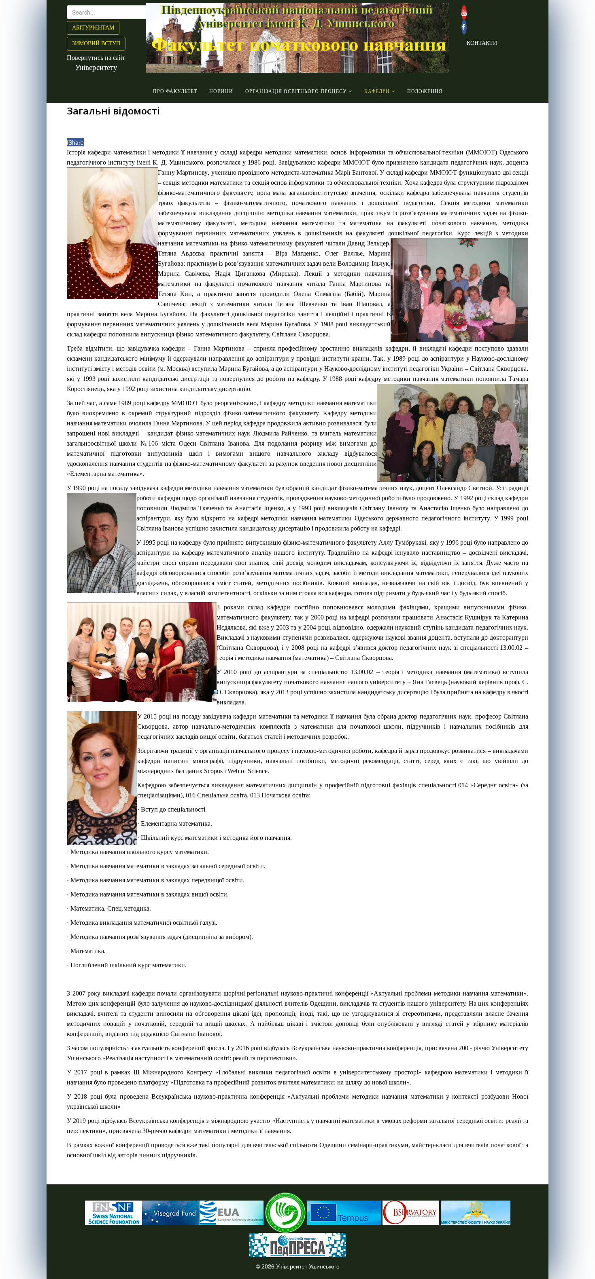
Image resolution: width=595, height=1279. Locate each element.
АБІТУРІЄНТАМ (93, 28)
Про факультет (175, 91)
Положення (424, 91)
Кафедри (377, 91)
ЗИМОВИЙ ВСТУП (96, 43)
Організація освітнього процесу (296, 91)
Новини (221, 91)
